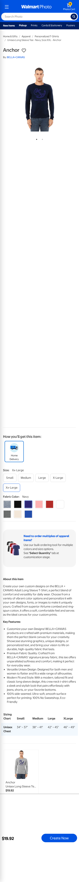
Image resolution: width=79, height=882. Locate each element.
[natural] (18, 514)
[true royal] (28, 514)
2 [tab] (42, 139)
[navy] (28, 504)
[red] (49, 504)
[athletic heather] (7, 504)
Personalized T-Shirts (47, 36)
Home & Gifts (10, 36)
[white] (60, 504)
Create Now (59, 838)
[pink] (39, 504)
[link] (21, 778)
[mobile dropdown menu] (7, 7)
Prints (34, 25)
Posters (70, 25)
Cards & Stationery (52, 25)
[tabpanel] (39, 99)
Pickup (23, 25)
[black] (18, 504)
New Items (9, 25)
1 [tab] (36, 139)
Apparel (26, 36)
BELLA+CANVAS (16, 57)
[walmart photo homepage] (36, 7)
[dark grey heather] (7, 514)
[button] (23, 50)
